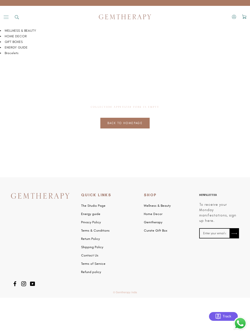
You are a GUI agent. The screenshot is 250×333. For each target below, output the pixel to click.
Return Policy (90, 239)
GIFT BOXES (14, 42)
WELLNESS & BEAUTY (20, 31)
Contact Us (89, 255)
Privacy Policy (91, 222)
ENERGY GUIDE (16, 47)
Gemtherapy (153, 222)
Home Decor (153, 214)
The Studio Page (93, 205)
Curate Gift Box (155, 230)
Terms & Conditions (95, 230)
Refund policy (91, 272)
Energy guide (90, 214)
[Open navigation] (6, 17)
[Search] (17, 17)
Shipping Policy (92, 247)
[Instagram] (23, 283)
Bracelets (12, 53)
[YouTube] (32, 283)
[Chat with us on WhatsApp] (240, 319)
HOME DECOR (16, 36)
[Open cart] (244, 16)
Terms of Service (93, 263)
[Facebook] (14, 283)
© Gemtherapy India (125, 292)
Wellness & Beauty (157, 205)
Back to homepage (125, 123)
